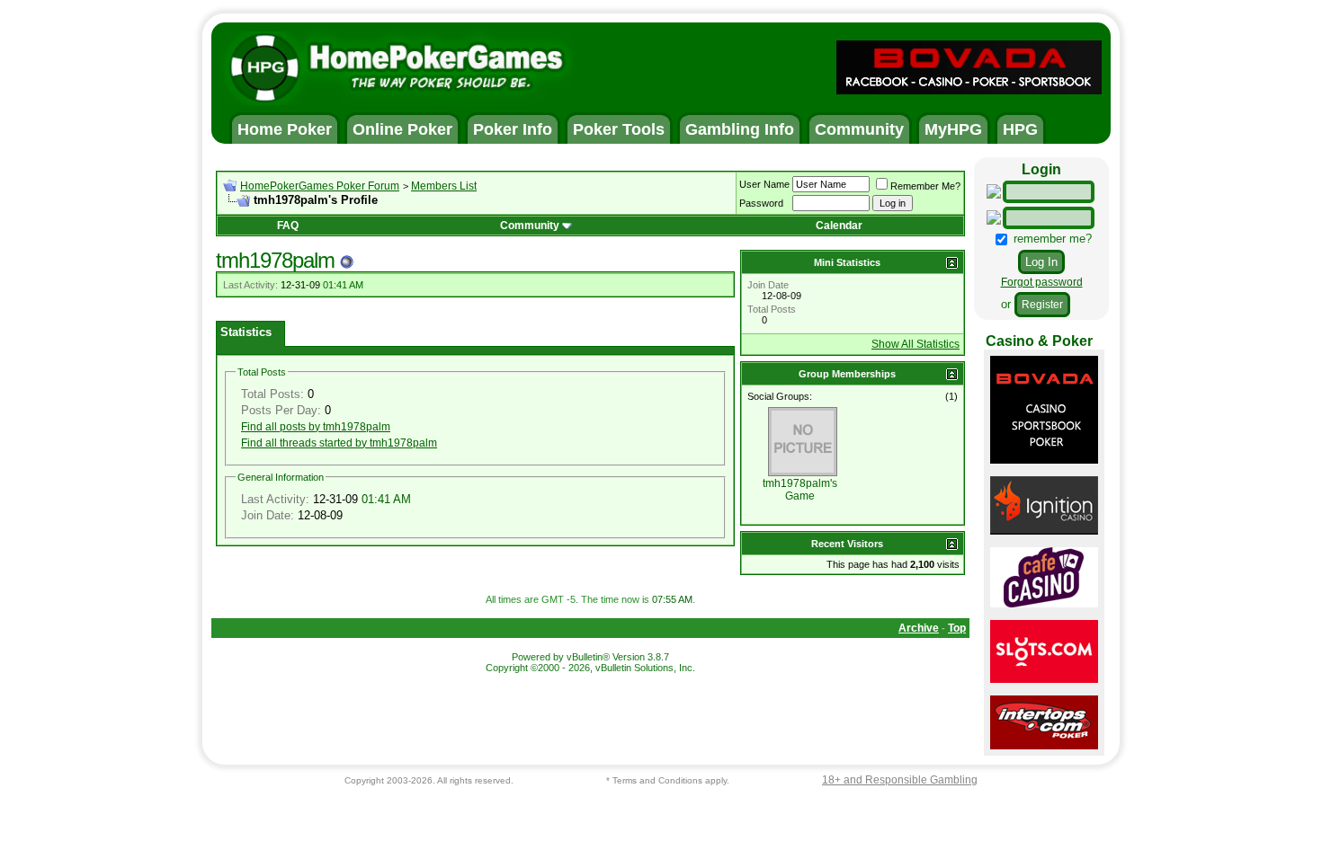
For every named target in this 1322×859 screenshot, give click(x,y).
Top (957, 628)
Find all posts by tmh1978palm (315, 427)
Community (529, 225)
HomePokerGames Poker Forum (319, 186)
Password (761, 203)
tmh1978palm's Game (800, 489)
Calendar (839, 225)
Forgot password (1042, 282)
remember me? (1051, 238)
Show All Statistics (915, 344)
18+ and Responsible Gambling (900, 780)
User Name (764, 184)
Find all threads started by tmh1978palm (339, 443)
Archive (918, 628)
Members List (444, 186)
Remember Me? (925, 186)
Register (1042, 304)
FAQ (288, 225)
